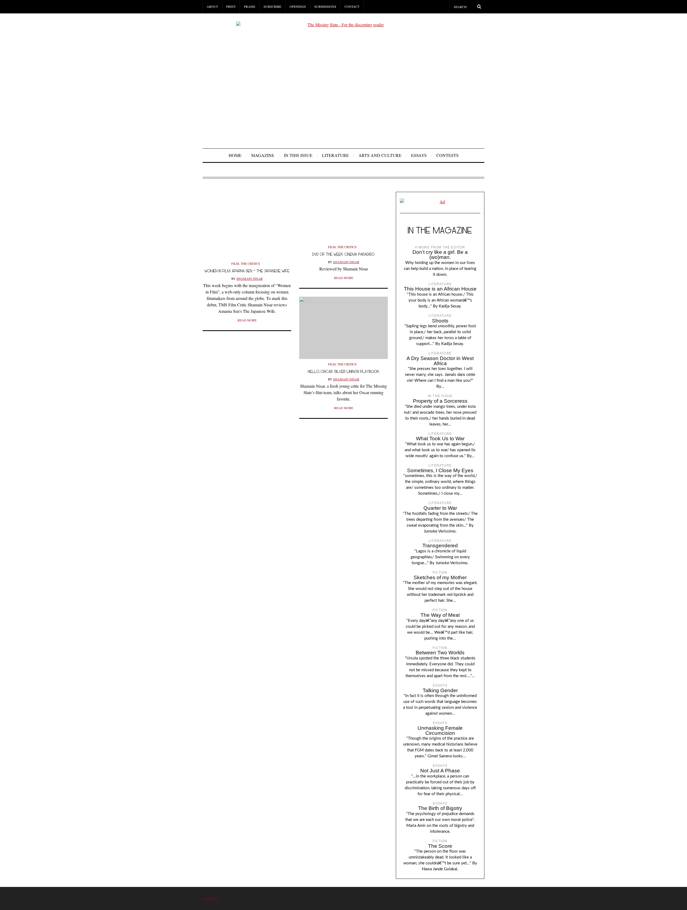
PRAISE (249, 6)
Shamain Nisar (249, 278)
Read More (247, 320)
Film (235, 263)
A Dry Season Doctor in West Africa (440, 360)
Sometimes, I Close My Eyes (440, 470)
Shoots (440, 321)
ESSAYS (419, 155)
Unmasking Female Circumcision (440, 730)
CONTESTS (447, 155)
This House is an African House (440, 289)
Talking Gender (440, 690)
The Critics (250, 263)
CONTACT (352, 6)
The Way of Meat (440, 615)
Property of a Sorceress (440, 401)
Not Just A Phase (440, 770)
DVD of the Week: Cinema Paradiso (343, 254)
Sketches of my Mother (440, 577)
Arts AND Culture (380, 155)
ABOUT (212, 6)
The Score (440, 846)
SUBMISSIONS (325, 6)
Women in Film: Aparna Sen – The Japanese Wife (247, 270)
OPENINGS (298, 6)
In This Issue (298, 155)
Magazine (262, 155)
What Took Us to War (440, 438)
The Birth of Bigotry (440, 808)
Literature (335, 155)
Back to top (210, 898)
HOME (235, 155)
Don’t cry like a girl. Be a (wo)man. (440, 254)
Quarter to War (440, 508)
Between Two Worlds (440, 652)
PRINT (231, 6)
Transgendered (440, 545)
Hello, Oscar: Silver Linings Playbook (343, 371)
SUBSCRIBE (272, 6)
